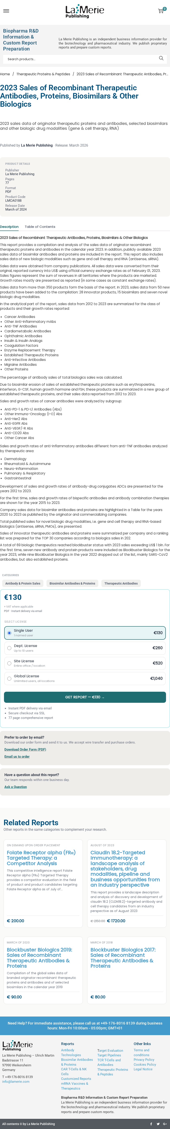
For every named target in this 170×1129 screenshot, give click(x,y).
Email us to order (17, 757)
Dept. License (25, 648)
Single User (23, 632)
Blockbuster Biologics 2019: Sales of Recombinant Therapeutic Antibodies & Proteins (39, 957)
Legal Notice (143, 1069)
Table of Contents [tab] (40, 226)
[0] (160, 11)
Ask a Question (15, 787)
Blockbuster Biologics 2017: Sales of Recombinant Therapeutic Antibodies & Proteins (123, 957)
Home (5, 74)
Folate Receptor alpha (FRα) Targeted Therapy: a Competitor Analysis (41, 858)
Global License (34, 678)
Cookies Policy (145, 1065)
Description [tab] (9, 226)
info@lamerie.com (15, 1082)
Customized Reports (76, 1079)
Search (161, 59)
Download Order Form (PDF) (25, 749)
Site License (29, 663)
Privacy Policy (144, 1060)
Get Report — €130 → (85, 697)
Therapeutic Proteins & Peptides (43, 74)
